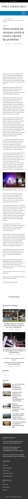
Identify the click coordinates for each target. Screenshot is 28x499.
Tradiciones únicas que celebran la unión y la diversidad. (14, 363)
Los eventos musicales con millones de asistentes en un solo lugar (18, 424)
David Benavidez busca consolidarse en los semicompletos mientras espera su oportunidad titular (14, 350)
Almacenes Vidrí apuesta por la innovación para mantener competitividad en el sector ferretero (13, 448)
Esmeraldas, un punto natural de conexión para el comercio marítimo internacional (18, 416)
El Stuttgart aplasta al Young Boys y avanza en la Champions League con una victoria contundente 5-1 (14, 325)
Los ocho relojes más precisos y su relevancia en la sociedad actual (18, 386)
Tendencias (5, 25)
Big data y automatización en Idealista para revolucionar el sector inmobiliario (18, 407)
